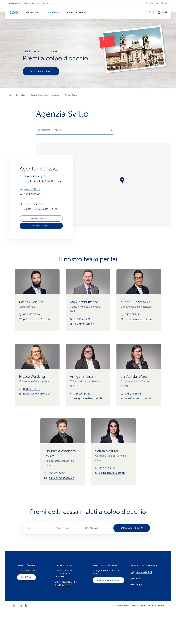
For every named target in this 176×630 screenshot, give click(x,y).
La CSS (46, 3)
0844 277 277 (61, 577)
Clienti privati (14, 3)
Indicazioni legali (138, 606)
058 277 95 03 (32, 194)
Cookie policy (123, 606)
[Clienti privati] (14, 12)
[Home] (10, 95)
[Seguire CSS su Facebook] (13, 605)
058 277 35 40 (32, 188)
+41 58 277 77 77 (62, 585)
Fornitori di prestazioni (31, 3)
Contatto (149, 3)
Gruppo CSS (142, 584)
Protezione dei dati (156, 606)
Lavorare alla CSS (144, 572)
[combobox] (74, 130)
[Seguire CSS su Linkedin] (26, 605)
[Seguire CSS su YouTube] (20, 605)
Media (138, 578)
